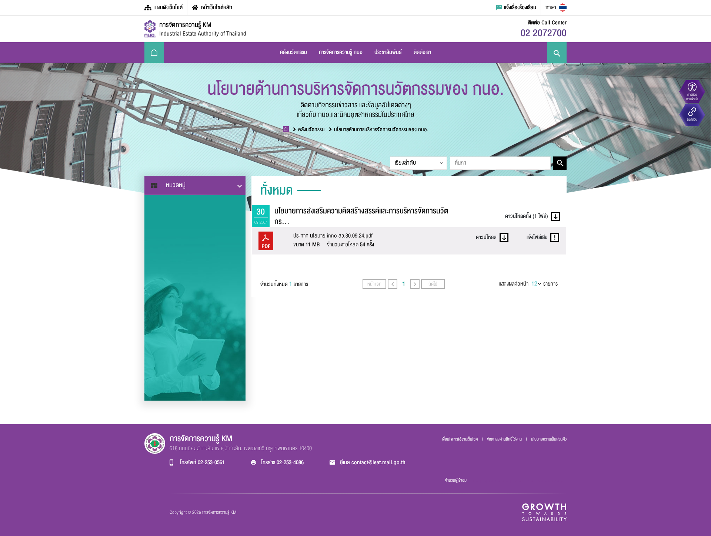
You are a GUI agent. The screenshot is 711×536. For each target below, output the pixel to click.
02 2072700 (544, 33)
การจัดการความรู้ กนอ (341, 52)
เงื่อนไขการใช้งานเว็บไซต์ (460, 439)
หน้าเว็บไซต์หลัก (216, 7)
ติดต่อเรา (422, 52)
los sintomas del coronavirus (518, 481)
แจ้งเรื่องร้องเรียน (520, 7)
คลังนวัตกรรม (293, 52)
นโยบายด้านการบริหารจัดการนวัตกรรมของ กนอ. (381, 129)
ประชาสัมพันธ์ (388, 52)
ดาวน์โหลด (486, 237)
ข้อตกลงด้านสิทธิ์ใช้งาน (505, 439)
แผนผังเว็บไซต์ (168, 7)
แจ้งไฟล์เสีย (537, 237)
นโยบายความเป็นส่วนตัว (549, 439)
